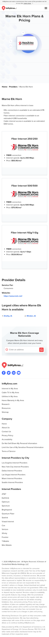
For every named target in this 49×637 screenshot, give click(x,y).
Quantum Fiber (8, 513)
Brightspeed (7, 510)
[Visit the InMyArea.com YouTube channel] (19, 373)
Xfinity (4, 533)
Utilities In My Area (9, 396)
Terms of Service (8, 451)
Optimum (6, 502)
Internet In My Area (10, 388)
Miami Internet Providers (12, 478)
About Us (6, 427)
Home (4, 424)
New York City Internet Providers (15, 467)
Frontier (5, 537)
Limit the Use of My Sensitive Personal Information (23, 447)
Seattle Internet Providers (12, 482)
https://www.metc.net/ (13, 296)
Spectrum (6, 506)
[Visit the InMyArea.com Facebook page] (4, 373)
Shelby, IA (8, 316)
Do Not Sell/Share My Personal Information (19, 443)
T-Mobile (5, 541)
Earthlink (5, 498)
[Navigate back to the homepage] (9, 8)
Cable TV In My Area (10, 392)
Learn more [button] (27, 3)
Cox (3, 525)
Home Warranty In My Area (13, 400)
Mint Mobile (7, 545)
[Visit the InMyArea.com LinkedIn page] (14, 373)
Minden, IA (31, 316)
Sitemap (5, 412)
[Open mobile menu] (46, 8)
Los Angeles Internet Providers (14, 463)
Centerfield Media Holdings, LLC (15, 564)
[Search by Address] (41, 350)
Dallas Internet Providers (12, 471)
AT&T (4, 494)
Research (6, 404)
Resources (6, 408)
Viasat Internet (8, 521)
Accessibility (7, 439)
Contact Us (6, 431)
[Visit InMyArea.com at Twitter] (9, 373)
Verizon (5, 529)
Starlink (5, 517)
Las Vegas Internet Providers (13, 474)
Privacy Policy (7, 435)
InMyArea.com (14, 561)
